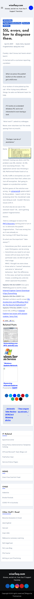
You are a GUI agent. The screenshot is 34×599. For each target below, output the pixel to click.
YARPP (14, 388)
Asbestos (5, 493)
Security (26, 23)
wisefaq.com (16, 5)
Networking (8, 20)
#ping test (17, 46)
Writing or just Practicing (11, 558)
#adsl (18, 44)
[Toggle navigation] (2, 7)
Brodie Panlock (7, 498)
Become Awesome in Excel (12, 518)
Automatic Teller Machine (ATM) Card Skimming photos (10, 414)
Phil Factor (6, 553)
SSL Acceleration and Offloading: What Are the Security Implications (16, 302)
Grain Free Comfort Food (11, 477)
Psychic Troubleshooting (12, 23)
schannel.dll (15, 191)
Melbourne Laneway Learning (13, 538)
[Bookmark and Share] (9, 320)
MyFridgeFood (7, 543)
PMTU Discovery (9, 224)
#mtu (22, 44)
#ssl (22, 46)
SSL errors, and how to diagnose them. (16, 35)
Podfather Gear (8, 457)
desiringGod (6, 523)
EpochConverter (8, 440)
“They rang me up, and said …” (23, 410)
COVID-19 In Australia (10, 503)
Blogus (27, 593)
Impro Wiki (6, 533)
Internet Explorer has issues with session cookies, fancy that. (15, 313)
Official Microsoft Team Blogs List (14, 452)
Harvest (5, 528)
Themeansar (16, 596)
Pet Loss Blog (7, 548)
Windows (7, 26)
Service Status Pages (10, 462)
